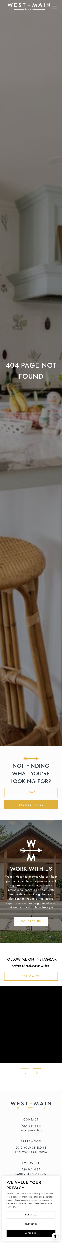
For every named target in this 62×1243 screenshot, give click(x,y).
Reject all (31, 1214)
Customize (31, 1224)
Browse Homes (31, 804)
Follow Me (31, 976)
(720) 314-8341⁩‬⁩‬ (31, 1126)
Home (31, 792)
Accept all (31, 1233)
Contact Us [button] (31, 921)
